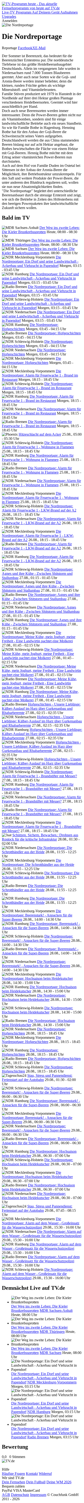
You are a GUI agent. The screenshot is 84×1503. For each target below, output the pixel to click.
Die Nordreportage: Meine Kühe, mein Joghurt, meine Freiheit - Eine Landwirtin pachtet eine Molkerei (38, 637)
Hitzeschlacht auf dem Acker (40, 434)
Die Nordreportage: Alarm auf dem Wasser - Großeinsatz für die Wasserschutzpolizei (40, 1223)
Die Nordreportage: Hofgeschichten (54, 333)
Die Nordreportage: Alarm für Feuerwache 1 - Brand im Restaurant (40, 375)
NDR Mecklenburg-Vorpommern (52, 1382)
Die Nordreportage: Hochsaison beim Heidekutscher (37, 976)
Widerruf (45, 1474)
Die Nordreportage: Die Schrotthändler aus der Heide (37, 850)
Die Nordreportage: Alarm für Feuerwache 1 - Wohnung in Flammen (38, 445)
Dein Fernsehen (13, 1482)
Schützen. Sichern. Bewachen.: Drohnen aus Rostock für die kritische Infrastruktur (40, 837)
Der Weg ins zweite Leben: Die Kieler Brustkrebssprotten (41, 230)
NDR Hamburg (38, 1412)
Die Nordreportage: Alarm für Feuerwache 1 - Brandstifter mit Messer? (39, 774)
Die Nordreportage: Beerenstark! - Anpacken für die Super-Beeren (37, 915)
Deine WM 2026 (58, 1482)
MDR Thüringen (52, 1332)
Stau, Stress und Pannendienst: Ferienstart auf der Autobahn (37, 1077)
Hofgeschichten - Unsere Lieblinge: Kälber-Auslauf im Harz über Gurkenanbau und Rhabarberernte (41, 708)
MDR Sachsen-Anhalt (56, 1310)
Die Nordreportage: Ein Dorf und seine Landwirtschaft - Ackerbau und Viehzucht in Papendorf (40, 261)
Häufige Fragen (13, 1474)
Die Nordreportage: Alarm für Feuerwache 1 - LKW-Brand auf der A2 (39, 508)
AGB (6, 1495)
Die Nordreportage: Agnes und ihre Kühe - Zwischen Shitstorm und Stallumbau (37, 573)
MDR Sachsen (50, 1353)
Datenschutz (20, 1495)
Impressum (38, 1495)
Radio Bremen (38, 1437)
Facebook (25, 48)
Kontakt (32, 1474)
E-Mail (40, 48)
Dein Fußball (36, 1482)
